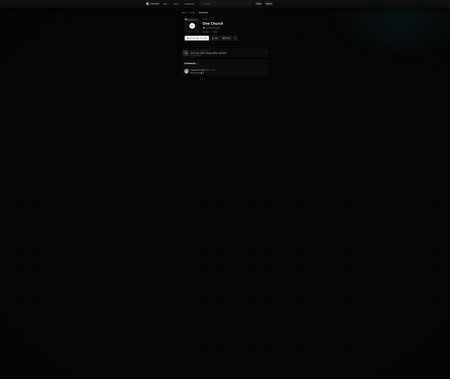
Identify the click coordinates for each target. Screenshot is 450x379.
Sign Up (269, 4)
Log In (258, 4)
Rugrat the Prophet (197, 70)
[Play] (192, 25)
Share (228, 38)
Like (216, 38)
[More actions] (235, 38)
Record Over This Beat (198, 38)
